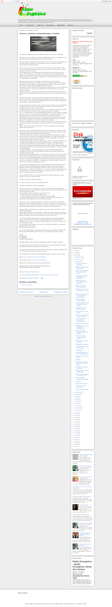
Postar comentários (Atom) (45, 296)
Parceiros (70, 25)
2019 (75, 417)
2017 (75, 421)
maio (77, 401)
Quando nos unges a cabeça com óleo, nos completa (81, 332)
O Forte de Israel (83, 505)
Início (21, 25)
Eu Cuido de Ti (79, 350)
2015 (75, 426)
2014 (75, 428)
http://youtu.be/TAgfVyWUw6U (31, 272)
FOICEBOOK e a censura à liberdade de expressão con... (82, 327)
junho (77, 399)
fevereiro (78, 407)
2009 (75, 439)
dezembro (78, 257)
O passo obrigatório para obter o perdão (85, 455)
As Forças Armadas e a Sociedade (81, 264)
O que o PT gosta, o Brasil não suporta (80, 286)
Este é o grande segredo (85, 523)
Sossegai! (78, 359)
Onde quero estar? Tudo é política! (82, 496)
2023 (75, 252)
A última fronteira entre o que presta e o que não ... (82, 290)
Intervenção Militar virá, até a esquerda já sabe (82, 353)
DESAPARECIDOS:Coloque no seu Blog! (82, 222)
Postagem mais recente (26, 292)
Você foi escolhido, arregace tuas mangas (81, 378)
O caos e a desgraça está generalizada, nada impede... (82, 304)
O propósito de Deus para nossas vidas (82, 347)
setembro (78, 392)
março (77, 405)
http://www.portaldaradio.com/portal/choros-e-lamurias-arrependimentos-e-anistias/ (38, 274)
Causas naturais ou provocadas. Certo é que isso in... (81, 282)
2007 (75, 444)
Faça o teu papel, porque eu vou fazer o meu (82, 374)
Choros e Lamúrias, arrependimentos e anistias (81, 337)
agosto (78, 394)
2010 (75, 437)
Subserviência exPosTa (81, 383)
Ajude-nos (40, 25)
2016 (75, 424)
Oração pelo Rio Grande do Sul (81, 514)
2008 (75, 442)
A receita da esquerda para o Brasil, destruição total (81, 320)
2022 (75, 255)
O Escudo (78, 381)
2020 (75, 415)
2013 (75, 430)
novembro (78, 259)
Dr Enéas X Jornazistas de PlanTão (81, 367)
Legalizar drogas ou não (85, 477)
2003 (75, 446)
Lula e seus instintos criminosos (80, 386)
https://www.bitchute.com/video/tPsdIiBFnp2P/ (35, 257)
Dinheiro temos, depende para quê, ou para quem (82, 272)
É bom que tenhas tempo (82, 389)
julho (77, 396)
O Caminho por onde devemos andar (80, 308)
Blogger (84, 603)
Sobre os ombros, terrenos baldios (80, 299)
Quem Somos (30, 25)
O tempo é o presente (85, 465)
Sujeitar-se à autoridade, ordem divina (81, 267)
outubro (78, 261)
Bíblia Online (61, 25)
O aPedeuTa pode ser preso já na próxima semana (85, 534)
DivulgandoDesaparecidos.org (82, 224)
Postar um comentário (26, 285)
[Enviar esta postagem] (42, 278)
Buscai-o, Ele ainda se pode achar (85, 544)
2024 (75, 250)
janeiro (78, 410)
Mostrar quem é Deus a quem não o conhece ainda (81, 363)
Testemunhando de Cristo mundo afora (82, 371)
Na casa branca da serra (81, 323)
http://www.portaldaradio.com (40, 260)
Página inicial (44, 292)
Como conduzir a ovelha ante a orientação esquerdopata (81, 295)
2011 (75, 435)
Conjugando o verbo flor (81, 344)
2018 (75, 419)
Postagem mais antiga (60, 292)
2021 (75, 413)
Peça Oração (50, 25)
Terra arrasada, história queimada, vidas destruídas (81, 277)
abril (77, 403)
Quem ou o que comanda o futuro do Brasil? (82, 315)
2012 (75, 433)
